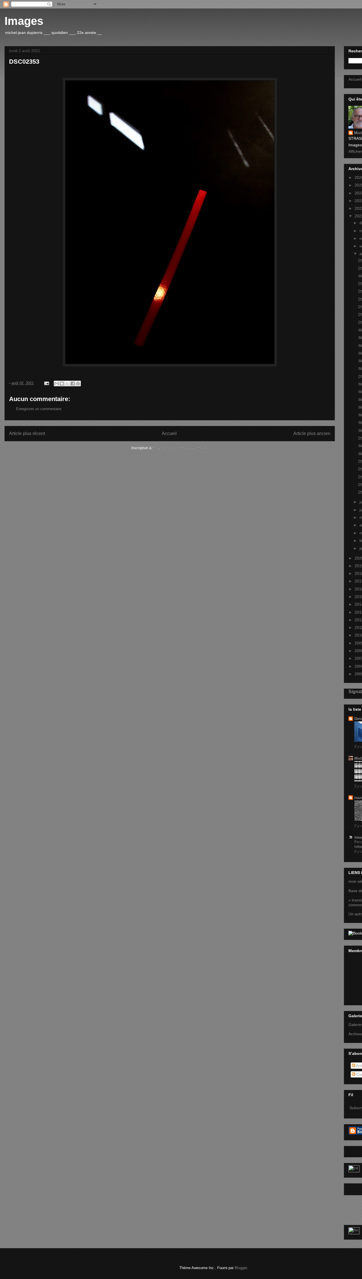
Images (24, 21)
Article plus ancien (311, 433)
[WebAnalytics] (353, 1171)
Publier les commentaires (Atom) (181, 448)
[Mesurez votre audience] (353, 1233)
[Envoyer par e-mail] (56, 383)
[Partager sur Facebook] (73, 383)
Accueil (169, 433)
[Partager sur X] (67, 383)
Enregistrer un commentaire (38, 409)
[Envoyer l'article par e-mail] (46, 383)
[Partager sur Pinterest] (78, 383)
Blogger (241, 1268)
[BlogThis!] (62, 383)
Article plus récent (27, 433)
